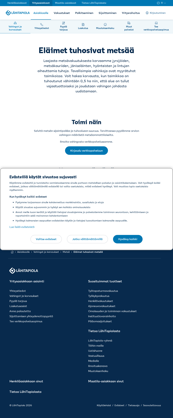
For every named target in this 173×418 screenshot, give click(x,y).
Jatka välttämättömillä (87, 239)
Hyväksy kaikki (127, 239)
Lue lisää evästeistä (21, 227)
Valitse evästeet (46, 239)
